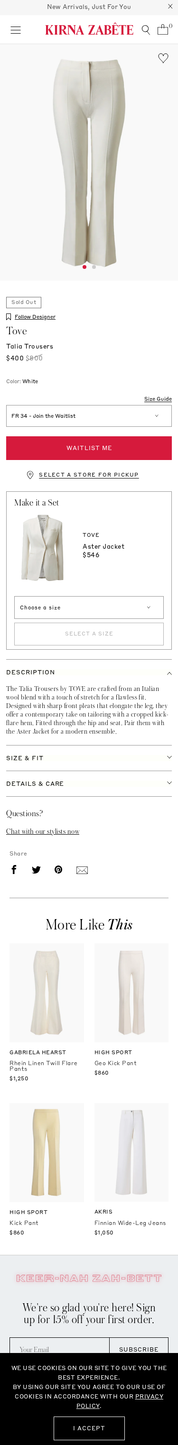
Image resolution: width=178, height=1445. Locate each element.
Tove (16, 331)
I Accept (89, 1428)
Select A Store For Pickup (89, 475)
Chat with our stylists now (42, 831)
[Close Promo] (170, 7)
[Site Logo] (89, 28)
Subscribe (139, 1349)
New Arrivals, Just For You (89, 6)
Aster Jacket (103, 546)
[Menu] (15, 29)
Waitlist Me (89, 447)
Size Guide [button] (158, 399)
